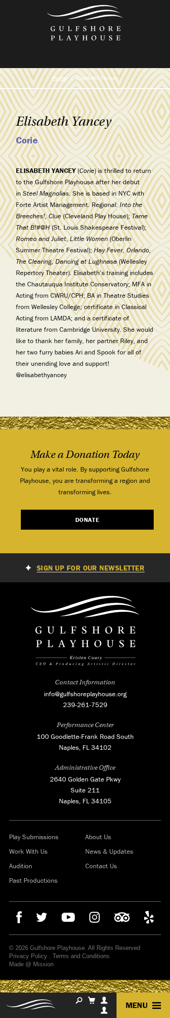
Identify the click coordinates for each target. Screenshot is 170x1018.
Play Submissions (33, 836)
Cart (91, 1000)
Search (79, 1000)
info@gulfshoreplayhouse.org (85, 693)
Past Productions (33, 880)
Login (104, 1010)
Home (59, 78)
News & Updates (109, 851)
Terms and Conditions (81, 956)
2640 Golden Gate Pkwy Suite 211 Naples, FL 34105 (85, 790)
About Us (98, 836)
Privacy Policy (28, 956)
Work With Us (28, 851)
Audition (20, 865)
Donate (87, 520)
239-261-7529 (85, 704)
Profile (104, 1000)
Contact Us (101, 865)
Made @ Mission (31, 964)
